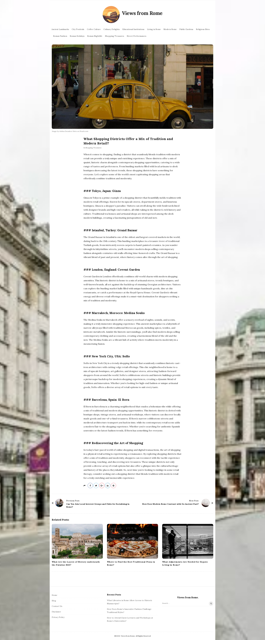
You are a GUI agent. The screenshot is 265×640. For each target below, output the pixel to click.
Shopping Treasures (114, 36)
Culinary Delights (112, 29)
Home (54, 595)
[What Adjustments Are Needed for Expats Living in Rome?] (187, 541)
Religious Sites (203, 29)
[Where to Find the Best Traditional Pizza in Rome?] (132, 541)
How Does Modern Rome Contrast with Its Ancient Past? (170, 504)
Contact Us (57, 606)
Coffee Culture (94, 29)
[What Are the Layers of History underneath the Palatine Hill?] (77, 541)
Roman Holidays (77, 36)
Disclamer (56, 611)
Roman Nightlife (94, 36)
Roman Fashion (60, 36)
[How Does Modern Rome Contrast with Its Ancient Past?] (206, 503)
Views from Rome (142, 13)
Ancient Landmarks (60, 29)
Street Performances (136, 36)
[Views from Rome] (111, 14)
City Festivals (78, 29)
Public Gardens (186, 29)
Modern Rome (170, 29)
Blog (54, 600)
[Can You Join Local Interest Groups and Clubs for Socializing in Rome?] (59, 503)
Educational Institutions (133, 29)
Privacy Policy (58, 617)
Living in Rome (154, 29)
